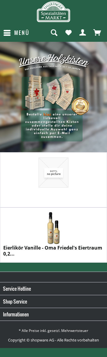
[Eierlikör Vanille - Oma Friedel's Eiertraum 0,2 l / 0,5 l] (53, 228)
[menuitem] (16, 33)
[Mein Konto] (83, 33)
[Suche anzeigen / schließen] (54, 33)
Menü (21, 32)
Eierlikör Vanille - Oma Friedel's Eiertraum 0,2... (52, 251)
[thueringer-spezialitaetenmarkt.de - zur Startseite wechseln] (53, 11)
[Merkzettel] (68, 33)
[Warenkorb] (97, 33)
